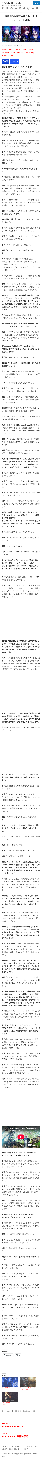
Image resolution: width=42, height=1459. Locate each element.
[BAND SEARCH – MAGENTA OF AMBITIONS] (28, 1382)
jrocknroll (7, 1411)
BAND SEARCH (27, 1446)
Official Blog (29, 52)
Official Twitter (20, 49)
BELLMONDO (6, 1388)
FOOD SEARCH (14, 1449)
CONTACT (25, 1449)
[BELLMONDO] (10, 1382)
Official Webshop (17, 52)
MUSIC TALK (16, 1446)
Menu (37, 3)
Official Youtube (8, 55)
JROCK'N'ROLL (11, 3)
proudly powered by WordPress (22, 1454)
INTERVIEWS (6, 1446)
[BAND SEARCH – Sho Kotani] (10, 1397)
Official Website (7, 49)
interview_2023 (30, 1411)
